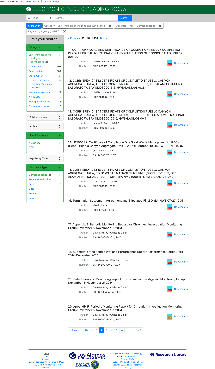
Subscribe (46, 359)
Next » (104, 38)
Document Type (38, 167)
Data (31, 188)
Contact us (46, 368)
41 (133, 330)
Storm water (36, 75)
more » (33, 198)
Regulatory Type (38, 158)
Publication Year (38, 117)
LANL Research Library (30, 1)
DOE (31, 147)
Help (47, 356)
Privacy (128, 368)
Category (34, 47)
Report (32, 184)
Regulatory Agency (40, 135)
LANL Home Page (51, 1)
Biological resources (40, 101)
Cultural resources (39, 106)
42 (139, 330)
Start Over (34, 25)
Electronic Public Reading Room (76, 9)
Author (33, 126)
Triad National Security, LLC (133, 353)
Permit (32, 193)
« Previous (74, 38)
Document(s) (181, 63)
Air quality (34, 96)
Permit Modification (40, 179)
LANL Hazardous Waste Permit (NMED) (46, 362)
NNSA (132, 359)
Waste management (40, 92)
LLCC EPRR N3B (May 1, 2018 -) (46, 365)
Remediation (36, 71)
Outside (116, 362)
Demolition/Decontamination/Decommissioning (40, 84)
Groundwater (36, 66)
